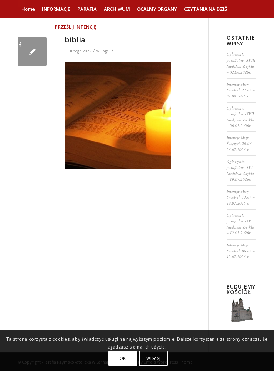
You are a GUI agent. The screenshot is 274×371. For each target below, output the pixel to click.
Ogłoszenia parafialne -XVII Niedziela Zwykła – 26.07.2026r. (240, 117)
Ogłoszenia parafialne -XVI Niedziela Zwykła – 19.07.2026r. (240, 170)
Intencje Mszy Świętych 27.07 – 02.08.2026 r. (241, 90)
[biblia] (32, 51)
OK (123, 358)
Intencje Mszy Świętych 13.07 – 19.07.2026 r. (241, 197)
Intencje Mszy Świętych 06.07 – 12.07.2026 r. (241, 250)
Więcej (153, 358)
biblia (75, 40)
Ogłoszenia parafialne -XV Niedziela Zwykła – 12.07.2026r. (240, 224)
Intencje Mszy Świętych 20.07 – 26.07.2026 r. (241, 143)
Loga (104, 51)
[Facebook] (20, 44)
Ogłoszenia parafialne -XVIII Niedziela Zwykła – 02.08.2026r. (241, 63)
